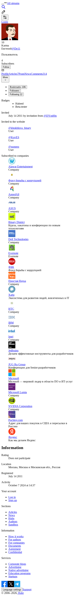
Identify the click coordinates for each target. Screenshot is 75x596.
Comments (39, 73)
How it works (16, 536)
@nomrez (13, 146)
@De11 (16, 48)
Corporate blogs (17, 563)
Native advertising (18, 570)
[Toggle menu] (2, 4)
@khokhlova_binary (19, 127)
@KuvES (13, 137)
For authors (14, 539)
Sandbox (13, 524)
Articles (14, 73)
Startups (12, 576)
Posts (21, 73)
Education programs (19, 573)
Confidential (15, 552)
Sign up (12, 500)
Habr (20, 592)
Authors (12, 521)
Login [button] (4, 21)
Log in (12, 497)
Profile (5, 73)
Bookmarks (18, 87)
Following (16, 94)
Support (27, 589)
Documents (14, 545)
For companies (16, 542)
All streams (13, 3)
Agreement (14, 548)
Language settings (12, 589)
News (27, 73)
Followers (14, 90)
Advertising (14, 567)
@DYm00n (50, 115)
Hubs (11, 518)
